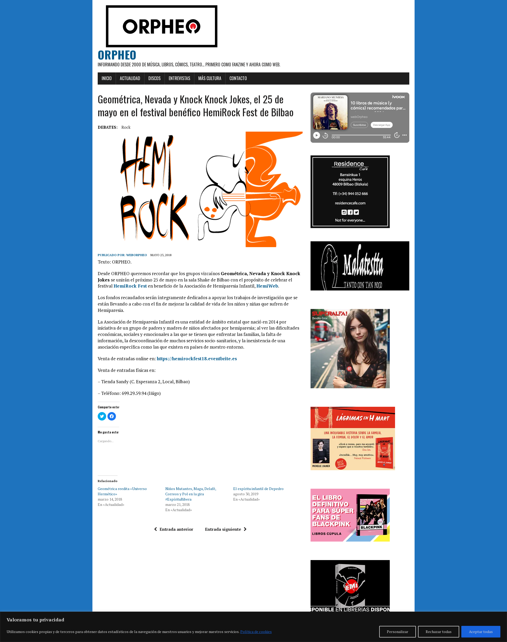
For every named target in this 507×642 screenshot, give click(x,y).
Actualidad (130, 78)
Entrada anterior (176, 529)
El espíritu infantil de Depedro (258, 488)
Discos (154, 78)
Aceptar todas (481, 631)
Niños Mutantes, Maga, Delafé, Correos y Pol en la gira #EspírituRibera (190, 494)
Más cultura (209, 78)
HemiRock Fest (130, 286)
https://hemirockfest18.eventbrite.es (197, 358)
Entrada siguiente (223, 529)
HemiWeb (267, 286)
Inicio (107, 78)
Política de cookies (256, 631)
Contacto (238, 78)
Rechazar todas (439, 631)
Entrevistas (179, 78)
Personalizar (397, 631)
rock (125, 127)
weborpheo (136, 255)
